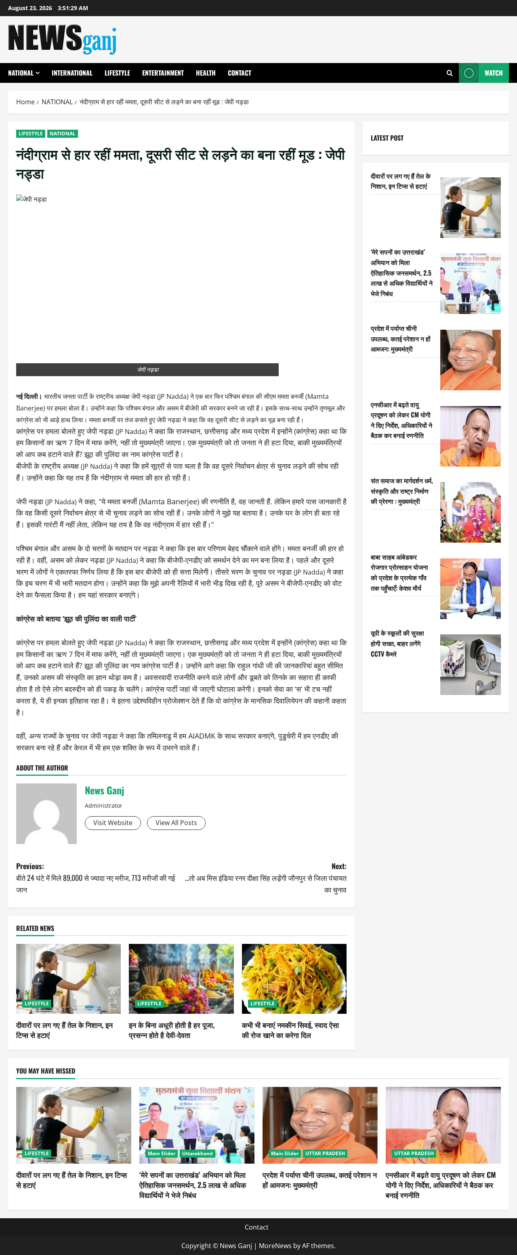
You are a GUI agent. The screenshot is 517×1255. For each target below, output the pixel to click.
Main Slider (161, 1153)
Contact (239, 73)
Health (206, 73)
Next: (266, 878)
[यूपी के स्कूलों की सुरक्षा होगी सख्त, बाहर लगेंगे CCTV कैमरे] (470, 664)
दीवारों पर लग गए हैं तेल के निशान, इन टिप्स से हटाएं (64, 1029)
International (72, 73)
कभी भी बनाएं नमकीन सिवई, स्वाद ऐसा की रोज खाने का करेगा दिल (290, 1029)
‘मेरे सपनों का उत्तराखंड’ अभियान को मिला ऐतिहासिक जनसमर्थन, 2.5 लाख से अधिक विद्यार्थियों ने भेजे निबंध (402, 272)
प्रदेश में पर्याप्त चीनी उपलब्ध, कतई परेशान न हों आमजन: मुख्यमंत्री (401, 338)
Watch (494, 73)
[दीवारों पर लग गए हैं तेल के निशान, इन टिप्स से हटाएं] (68, 979)
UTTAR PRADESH (325, 1153)
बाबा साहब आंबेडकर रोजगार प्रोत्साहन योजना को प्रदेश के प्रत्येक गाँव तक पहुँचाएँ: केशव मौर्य (399, 572)
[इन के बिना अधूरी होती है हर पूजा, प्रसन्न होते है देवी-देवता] (181, 979)
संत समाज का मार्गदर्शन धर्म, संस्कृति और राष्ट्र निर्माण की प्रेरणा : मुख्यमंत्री (402, 491)
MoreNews (275, 1245)
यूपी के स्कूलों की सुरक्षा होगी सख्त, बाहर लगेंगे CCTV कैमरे (397, 643)
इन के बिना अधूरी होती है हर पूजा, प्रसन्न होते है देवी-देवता (171, 1029)
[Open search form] (450, 73)
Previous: (95, 878)
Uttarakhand (197, 1153)
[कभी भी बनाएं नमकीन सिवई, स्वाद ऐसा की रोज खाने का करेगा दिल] (294, 979)
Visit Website (112, 822)
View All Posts (176, 822)
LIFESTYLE (117, 73)
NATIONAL (21, 73)
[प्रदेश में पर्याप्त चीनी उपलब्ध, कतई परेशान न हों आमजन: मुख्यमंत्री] (470, 360)
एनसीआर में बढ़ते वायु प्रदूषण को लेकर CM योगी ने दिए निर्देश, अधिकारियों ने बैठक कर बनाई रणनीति (401, 420)
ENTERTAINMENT (163, 73)
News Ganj (104, 790)
